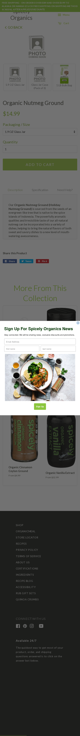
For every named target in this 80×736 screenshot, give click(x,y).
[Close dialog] (78, 323)
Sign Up (40, 406)
